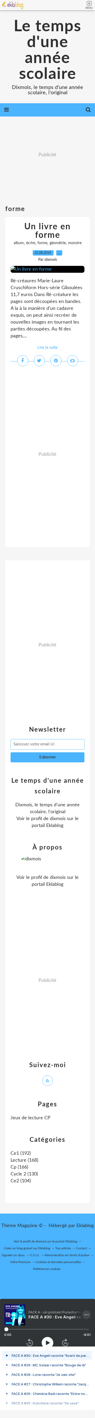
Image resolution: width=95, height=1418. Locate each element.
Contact (81, 1248)
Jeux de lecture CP (30, 1118)
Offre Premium (20, 1262)
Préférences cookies (46, 1269)
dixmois (58, 818)
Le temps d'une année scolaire (47, 50)
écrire (30, 243)
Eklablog (85, 1225)
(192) (21, 1153)
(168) (24, 1160)
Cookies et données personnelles (58, 1262)
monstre (75, 243)
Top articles (63, 1248)
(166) (19, 1167)
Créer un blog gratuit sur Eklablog (27, 1248)
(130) (24, 1174)
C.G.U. (35, 1255)
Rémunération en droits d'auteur (67, 1255)
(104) (21, 1181)
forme (42, 243)
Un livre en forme (47, 230)
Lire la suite (47, 348)
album (19, 243)
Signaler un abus (13, 1255)
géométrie (58, 243)
